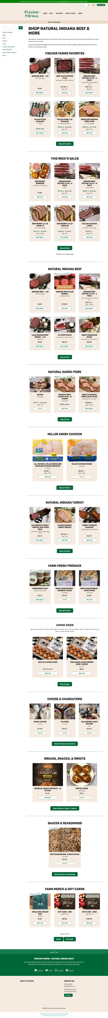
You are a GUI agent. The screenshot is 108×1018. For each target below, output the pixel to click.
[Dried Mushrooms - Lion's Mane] (89, 578)
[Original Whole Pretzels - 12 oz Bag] (48, 774)
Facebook (40, 971)
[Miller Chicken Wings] (82, 450)
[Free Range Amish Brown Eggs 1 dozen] (82, 648)
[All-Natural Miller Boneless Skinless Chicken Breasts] (48, 450)
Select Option (39, 92)
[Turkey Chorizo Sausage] (89, 515)
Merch (58, 939)
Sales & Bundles (7, 50)
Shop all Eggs (64, 684)
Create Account (101, 5)
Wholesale (68, 995)
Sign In (93, 5)
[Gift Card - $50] (64, 901)
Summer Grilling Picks (9, 47)
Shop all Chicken (64, 488)
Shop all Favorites (65, 144)
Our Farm (59, 13)
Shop (51, 13)
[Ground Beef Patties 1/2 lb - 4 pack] (89, 66)
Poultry (5, 41)
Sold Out (40, 408)
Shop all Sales (65, 248)
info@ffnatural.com (69, 986)
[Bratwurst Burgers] (40, 171)
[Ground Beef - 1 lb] (40, 66)
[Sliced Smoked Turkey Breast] (64, 515)
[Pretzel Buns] (82, 774)
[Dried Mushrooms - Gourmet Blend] (64, 578)
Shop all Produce (65, 610)
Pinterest (71, 971)
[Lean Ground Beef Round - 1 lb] (40, 325)
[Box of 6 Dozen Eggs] (48, 648)
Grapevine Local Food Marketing (58, 1015)
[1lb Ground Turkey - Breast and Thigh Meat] (40, 515)
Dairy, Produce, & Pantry (9, 52)
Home (45, 13)
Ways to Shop (70, 13)
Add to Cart (65, 92)
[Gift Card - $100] (89, 901)
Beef (4, 35)
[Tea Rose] (64, 711)
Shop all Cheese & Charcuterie (64, 744)
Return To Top (54, 952)
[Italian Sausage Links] (89, 213)
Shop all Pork (64, 419)
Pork (4, 38)
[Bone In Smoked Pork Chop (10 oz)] (89, 384)
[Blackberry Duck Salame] (89, 711)
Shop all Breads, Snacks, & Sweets (65, 808)
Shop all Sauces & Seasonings (65, 874)
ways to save (69, 254)
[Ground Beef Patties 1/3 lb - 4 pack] (89, 281)
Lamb (4, 44)
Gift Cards (69, 939)
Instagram (60, 971)
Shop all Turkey (64, 551)
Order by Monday (64, 1)
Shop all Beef (64, 357)
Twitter (50, 971)
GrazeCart (65, 1014)
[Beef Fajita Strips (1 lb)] (64, 66)
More (80, 13)
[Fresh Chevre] (40, 711)
